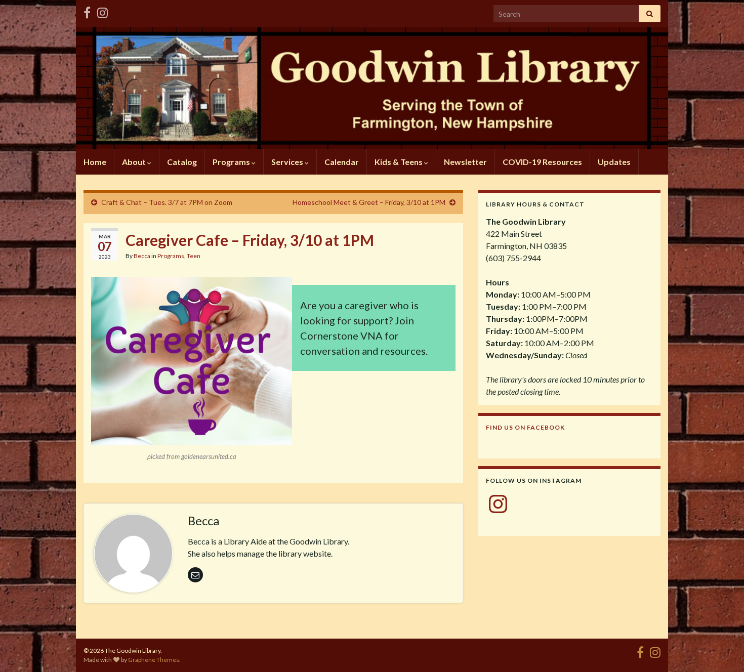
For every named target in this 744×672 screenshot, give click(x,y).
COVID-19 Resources (542, 161)
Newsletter (465, 161)
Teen (193, 256)
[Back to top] (721, 649)
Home (95, 161)
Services (288, 161)
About (134, 161)
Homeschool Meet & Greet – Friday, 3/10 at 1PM (369, 202)
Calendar (341, 161)
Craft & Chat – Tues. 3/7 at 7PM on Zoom (166, 202)
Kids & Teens (399, 161)
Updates (614, 161)
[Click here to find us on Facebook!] (87, 11)
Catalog (182, 161)
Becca (142, 256)
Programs (232, 161)
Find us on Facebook (525, 427)
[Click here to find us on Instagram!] (102, 11)
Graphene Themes (153, 659)
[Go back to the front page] (372, 88)
